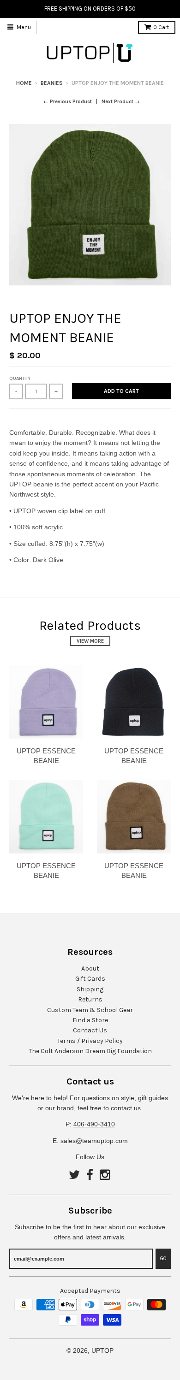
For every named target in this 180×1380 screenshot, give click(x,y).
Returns (90, 999)
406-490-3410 (94, 1124)
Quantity (19, 378)
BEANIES (52, 83)
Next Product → (121, 102)
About (90, 968)
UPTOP (102, 1350)
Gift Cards (90, 979)
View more (90, 641)
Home (24, 83)
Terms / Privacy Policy (90, 1041)
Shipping (90, 989)
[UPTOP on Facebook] (89, 1175)
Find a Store (90, 1020)
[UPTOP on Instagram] (106, 1175)
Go (163, 1259)
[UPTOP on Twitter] (74, 1175)
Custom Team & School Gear (90, 1010)
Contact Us (90, 1030)
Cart (161, 27)
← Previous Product (67, 102)
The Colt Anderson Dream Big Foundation (90, 1051)
